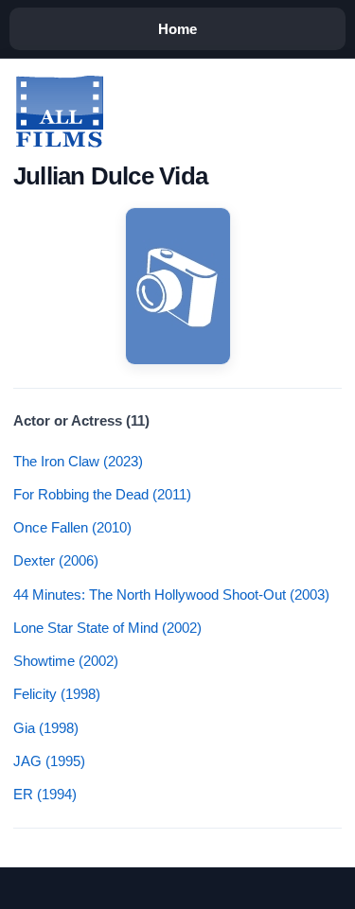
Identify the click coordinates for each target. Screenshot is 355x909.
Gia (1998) (46, 728)
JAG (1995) (49, 761)
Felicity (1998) (56, 694)
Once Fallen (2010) (72, 527)
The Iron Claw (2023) (78, 461)
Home (177, 29)
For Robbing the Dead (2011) (102, 494)
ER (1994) (45, 794)
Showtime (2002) (65, 661)
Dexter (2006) (55, 560)
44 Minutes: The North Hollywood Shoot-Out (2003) (171, 594)
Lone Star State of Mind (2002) (107, 628)
